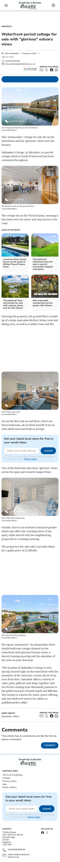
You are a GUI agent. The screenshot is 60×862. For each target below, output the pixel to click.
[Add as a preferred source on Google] (30, 69)
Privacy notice (30, 459)
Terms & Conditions (12, 774)
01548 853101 (18, 849)
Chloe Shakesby (11, 53)
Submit (48, 450)
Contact (6, 778)
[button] (6, 5)
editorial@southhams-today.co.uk (19, 855)
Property (7, 26)
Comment (49, 745)
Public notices (9, 787)
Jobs (4, 784)
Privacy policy (9, 781)
